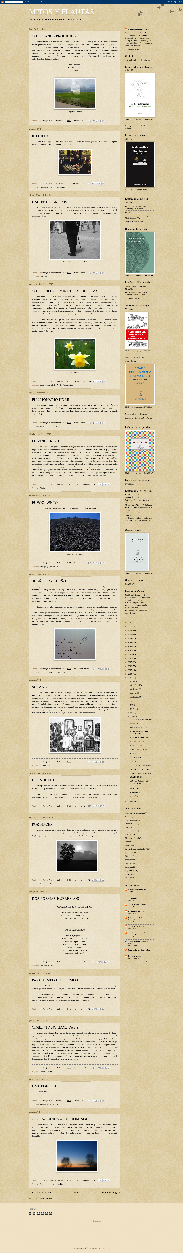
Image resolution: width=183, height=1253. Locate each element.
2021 (130, 646)
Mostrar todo (150, 962)
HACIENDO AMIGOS (49, 201)
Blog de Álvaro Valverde (134, 222)
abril (132, 717)
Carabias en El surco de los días (139, 518)
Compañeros (45, 385)
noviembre (134, 689)
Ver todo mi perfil (132, 49)
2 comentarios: (80, 121)
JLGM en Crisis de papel (134, 495)
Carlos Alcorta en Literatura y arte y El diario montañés (139, 217)
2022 (130, 642)
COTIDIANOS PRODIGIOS (54, 35)
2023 (130, 639)
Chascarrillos (130, 824)
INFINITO (40, 135)
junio (132, 709)
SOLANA (39, 686)
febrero (133, 792)
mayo (132, 713)
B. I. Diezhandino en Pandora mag (138, 520)
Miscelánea (44, 884)
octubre (133, 693)
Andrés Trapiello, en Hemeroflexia (138, 598)
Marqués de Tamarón (136, 911)
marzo (133, 788)
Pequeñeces (129, 871)
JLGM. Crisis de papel (137, 905)
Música (128, 863)
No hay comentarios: (82, 484)
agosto (133, 701)
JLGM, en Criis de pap (135, 595)
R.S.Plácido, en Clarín (133, 600)
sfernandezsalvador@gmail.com (137, 60)
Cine (127, 827)
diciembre (134, 685)
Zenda (127, 212)
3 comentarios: (79, 183)
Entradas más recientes (41, 1192)
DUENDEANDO (45, 779)
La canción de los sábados (135, 849)
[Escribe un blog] (96, 121)
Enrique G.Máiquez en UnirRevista (138, 418)
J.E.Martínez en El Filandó (135, 508)
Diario (53, 385)
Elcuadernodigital (132, 838)
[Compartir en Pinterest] (103, 121)
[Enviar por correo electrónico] (94, 121)
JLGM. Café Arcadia (136, 926)
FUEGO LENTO (45, 502)
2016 (130, 666)
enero (132, 796)
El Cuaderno (133, 898)
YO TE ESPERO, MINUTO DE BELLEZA (65, 290)
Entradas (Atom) (46, 1198)
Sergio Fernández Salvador (139, 29)
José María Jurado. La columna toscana (137, 934)
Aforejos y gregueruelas (49, 187)
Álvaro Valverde (131, 608)
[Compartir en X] (99, 121)
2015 (130, 670)
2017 (130, 662)
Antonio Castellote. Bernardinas (135, 919)
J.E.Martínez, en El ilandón (136, 605)
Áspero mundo (46, 426)
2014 (130, 674)
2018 (130, 658)
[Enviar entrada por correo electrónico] (89, 121)
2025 (130, 631)
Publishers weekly (132, 298)
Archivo (128, 817)
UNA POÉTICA (44, 1085)
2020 (130, 650)
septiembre (134, 697)
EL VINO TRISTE (46, 440)
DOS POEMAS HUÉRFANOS (55, 898)
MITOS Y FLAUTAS (61, 11)
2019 (130, 654)
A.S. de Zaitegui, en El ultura (137, 603)
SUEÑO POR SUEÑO (49, 580)
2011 (130, 801)
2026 (130, 627)
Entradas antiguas (110, 1192)
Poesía (59, 385)
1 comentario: (79, 762)
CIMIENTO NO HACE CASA (55, 1027)
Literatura (43, 672)
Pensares (43, 276)
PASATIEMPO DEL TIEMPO (55, 979)
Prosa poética (68, 385)
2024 (130, 635)
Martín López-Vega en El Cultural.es (139, 505)
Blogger (106, 1248)
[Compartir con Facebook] (101, 121)
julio (132, 705)
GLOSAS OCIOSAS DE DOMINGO (60, 1118)
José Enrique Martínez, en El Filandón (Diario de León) (136, 294)
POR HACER (42, 824)
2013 (130, 678)
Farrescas (128, 842)
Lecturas (63, 187)
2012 (130, 682)
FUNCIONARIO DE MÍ (50, 399)
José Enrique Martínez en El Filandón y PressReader (136, 207)
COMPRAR (129, 484)
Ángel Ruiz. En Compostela (139, 950)
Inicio (77, 1192)
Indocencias (129, 845)
